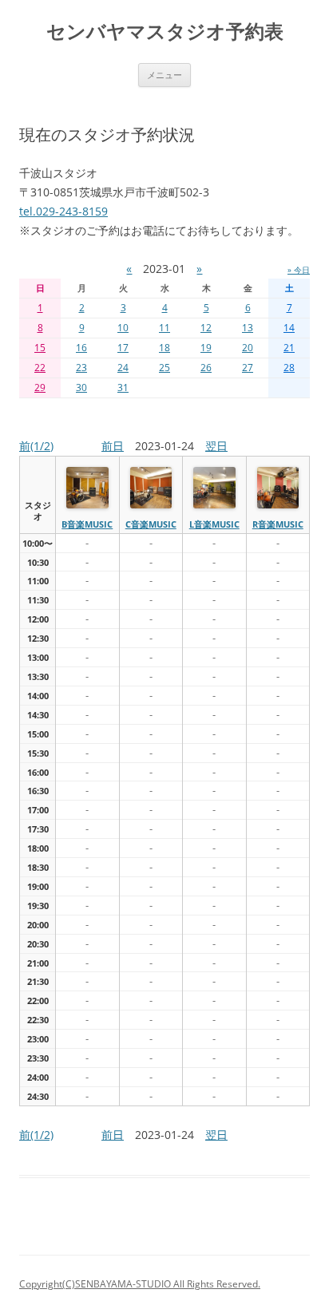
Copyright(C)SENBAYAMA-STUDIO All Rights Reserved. (139, 1284)
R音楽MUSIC (277, 524)
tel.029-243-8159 (63, 211)
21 (289, 347)
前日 (112, 445)
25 (164, 367)
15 (40, 347)
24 (123, 367)
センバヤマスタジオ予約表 (164, 31)
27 (247, 367)
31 (123, 387)
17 (123, 347)
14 (289, 327)
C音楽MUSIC (150, 524)
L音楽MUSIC (214, 524)
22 (40, 367)
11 (164, 327)
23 (81, 367)
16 (81, 347)
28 (289, 367)
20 (247, 347)
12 (206, 327)
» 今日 (298, 269)
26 (206, 367)
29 (40, 387)
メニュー (164, 75)
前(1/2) (36, 445)
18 (164, 347)
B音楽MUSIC (87, 524)
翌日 (216, 445)
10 (123, 327)
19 (206, 347)
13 (247, 327)
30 (81, 387)
